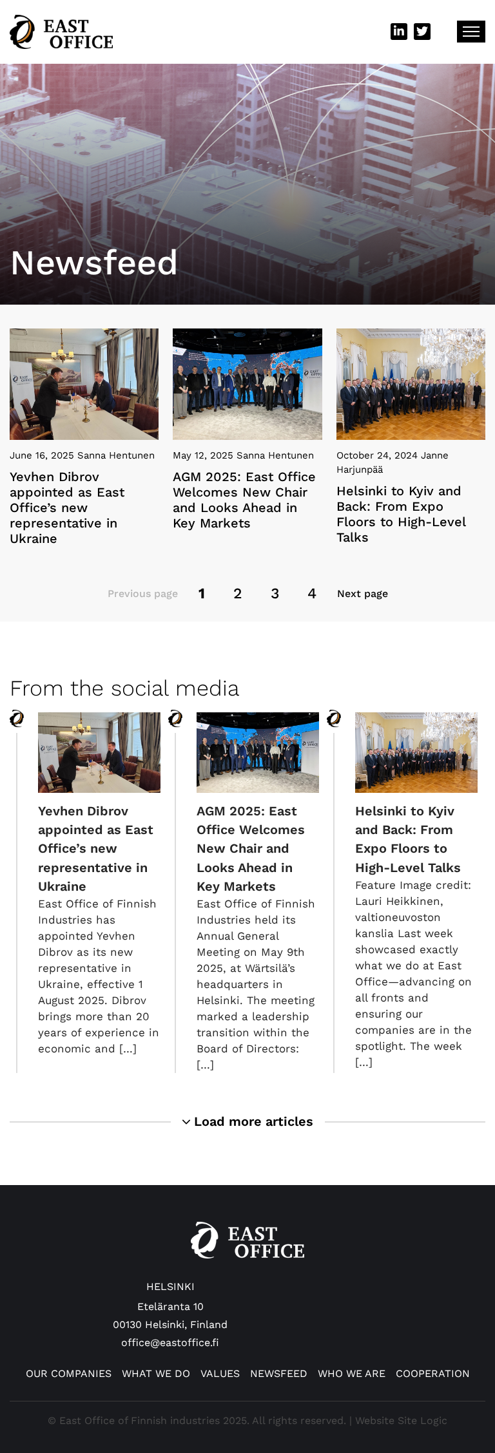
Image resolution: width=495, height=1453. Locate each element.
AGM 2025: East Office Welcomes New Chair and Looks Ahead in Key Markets (251, 849)
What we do (156, 1373)
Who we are (351, 1373)
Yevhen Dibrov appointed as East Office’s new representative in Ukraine (95, 849)
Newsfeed (278, 1373)
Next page (362, 593)
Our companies (69, 1373)
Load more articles (251, 1121)
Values (220, 1373)
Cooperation (433, 1373)
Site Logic (422, 1420)
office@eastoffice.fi (170, 1342)
